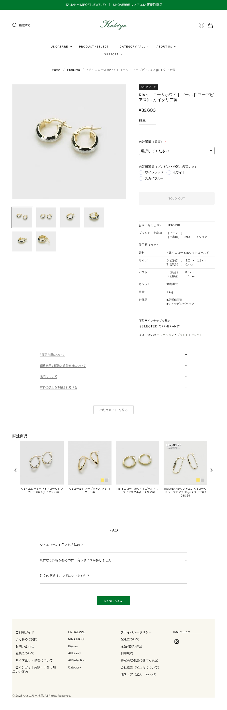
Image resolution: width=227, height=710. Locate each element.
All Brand (72, 653)
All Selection (75, 660)
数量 (142, 120)
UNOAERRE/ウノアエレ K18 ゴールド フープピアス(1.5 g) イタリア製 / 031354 (185, 492)
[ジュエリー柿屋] (113, 25)
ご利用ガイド (23, 632)
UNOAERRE (59, 46)
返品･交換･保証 (129, 646)
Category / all (132, 46)
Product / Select (94, 46)
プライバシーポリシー (134, 632)
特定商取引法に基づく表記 (137, 660)
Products (73, 70)
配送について (128, 639)
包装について (23, 653)
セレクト (196, 335)
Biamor (71, 646)
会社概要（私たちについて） (139, 667)
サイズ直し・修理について (32, 660)
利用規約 (125, 653)
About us (164, 46)
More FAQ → (113, 600)
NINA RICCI (74, 639)
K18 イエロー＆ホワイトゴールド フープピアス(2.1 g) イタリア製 (42, 490)
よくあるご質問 (24, 639)
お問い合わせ (23, 646)
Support (111, 54)
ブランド (182, 335)
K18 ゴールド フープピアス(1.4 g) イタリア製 (90, 490)
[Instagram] (176, 642)
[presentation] (15, 470)
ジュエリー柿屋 (33, 695)
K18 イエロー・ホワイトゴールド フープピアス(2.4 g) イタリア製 (137, 490)
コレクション (165, 335)
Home (56, 70)
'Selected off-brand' (159, 326)
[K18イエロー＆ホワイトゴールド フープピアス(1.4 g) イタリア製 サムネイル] (22, 217)
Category (73, 667)
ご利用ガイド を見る (113, 410)
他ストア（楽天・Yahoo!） (137, 674)
